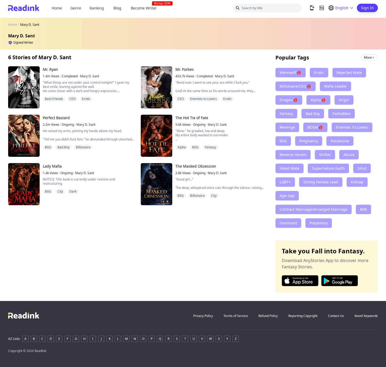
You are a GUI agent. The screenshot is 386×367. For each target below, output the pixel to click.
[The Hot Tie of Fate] (156, 136)
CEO (72, 99)
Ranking (97, 8)
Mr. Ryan (50, 69)
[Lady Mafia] (24, 184)
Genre (75, 8)
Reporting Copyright (302, 316)
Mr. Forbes (184, 69)
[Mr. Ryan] (24, 87)
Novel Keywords (366, 316)
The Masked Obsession (195, 166)
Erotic (86, 99)
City (60, 191)
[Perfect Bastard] (24, 136)
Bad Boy (64, 147)
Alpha (182, 147)
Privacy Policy (203, 316)
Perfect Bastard (56, 117)
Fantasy (210, 147)
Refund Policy (268, 316)
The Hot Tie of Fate (191, 117)
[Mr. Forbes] (156, 87)
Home (57, 8)
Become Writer (146, 8)
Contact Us (336, 316)
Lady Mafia (52, 166)
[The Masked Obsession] (156, 184)
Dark (72, 191)
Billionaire (83, 147)
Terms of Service (235, 316)
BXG (48, 147)
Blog (117, 8)
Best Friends (54, 99)
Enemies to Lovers (203, 99)
